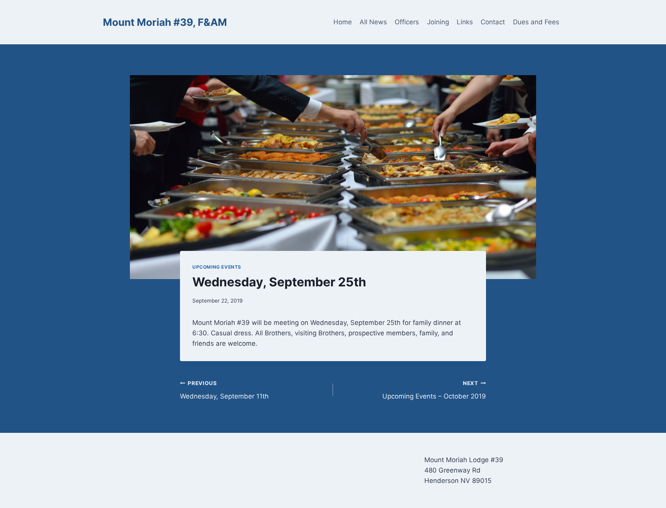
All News (373, 22)
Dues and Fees (536, 22)
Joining (438, 22)
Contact (493, 22)
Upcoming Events (216, 267)
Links (465, 22)
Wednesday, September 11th (224, 390)
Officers (407, 22)
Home (342, 22)
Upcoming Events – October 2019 (434, 390)
